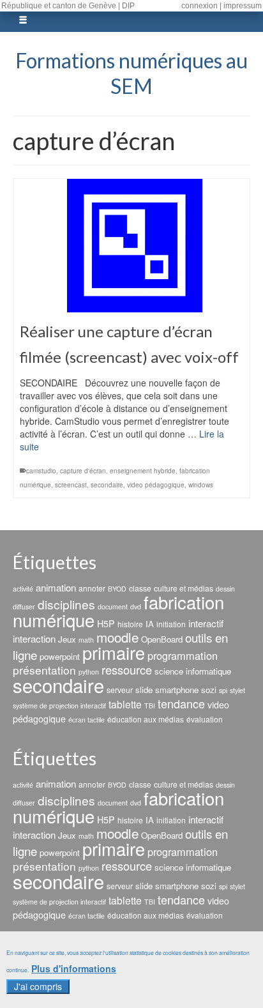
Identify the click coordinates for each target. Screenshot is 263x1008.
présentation (44, 670)
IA (150, 624)
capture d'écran (83, 470)
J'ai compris (38, 986)
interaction (34, 638)
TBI (149, 705)
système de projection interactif (59, 705)
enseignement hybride (143, 470)
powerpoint (60, 656)
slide (144, 689)
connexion (199, 5)
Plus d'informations (73, 969)
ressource (126, 669)
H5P (106, 623)
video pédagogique (155, 484)
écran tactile (86, 719)
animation (56, 587)
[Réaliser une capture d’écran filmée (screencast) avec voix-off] (131, 245)
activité (23, 588)
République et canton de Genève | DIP (68, 5)
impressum (242, 5)
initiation (171, 623)
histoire (130, 623)
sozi (208, 689)
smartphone (177, 689)
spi (223, 690)
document (113, 606)
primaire (113, 652)
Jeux (67, 639)
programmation (182, 655)
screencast (71, 484)
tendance (181, 703)
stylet (237, 690)
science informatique (192, 671)
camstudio (41, 470)
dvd (135, 606)
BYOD (117, 588)
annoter (92, 588)
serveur (120, 689)
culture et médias (183, 588)
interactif (205, 623)
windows (200, 484)
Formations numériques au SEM (131, 73)
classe (140, 588)
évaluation (204, 719)
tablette (125, 704)
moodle (117, 636)
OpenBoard (162, 639)
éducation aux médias (145, 719)
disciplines (66, 604)
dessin (225, 588)
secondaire (107, 484)
